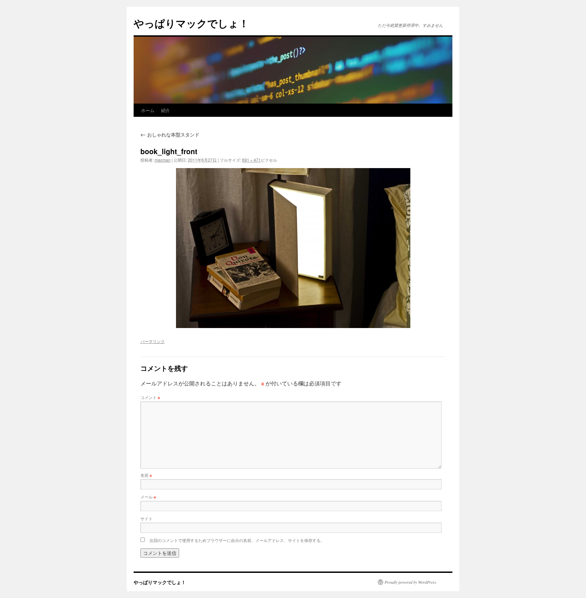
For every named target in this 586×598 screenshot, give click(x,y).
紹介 (165, 110)
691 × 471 (251, 160)
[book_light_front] (293, 248)
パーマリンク (152, 341)
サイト (146, 518)
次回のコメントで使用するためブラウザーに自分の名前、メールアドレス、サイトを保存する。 (237, 540)
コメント (150, 397)
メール (148, 497)
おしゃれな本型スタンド (169, 134)
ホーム (147, 110)
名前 (146, 475)
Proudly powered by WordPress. (411, 582)
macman (163, 160)
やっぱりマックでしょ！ (191, 23)
